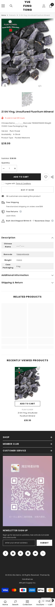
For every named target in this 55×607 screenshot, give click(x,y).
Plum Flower (15, 131)
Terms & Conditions (23, 184)
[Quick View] (38, 374)
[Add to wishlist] (45, 176)
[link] (14, 342)
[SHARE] (51, 177)
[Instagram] (13, 553)
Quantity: (5, 163)
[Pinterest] (20, 553)
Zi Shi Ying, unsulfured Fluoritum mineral (27, 414)
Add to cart (21, 176)
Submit (44, 542)
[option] (27, 54)
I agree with (10, 183)
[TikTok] (28, 553)
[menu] (3, 6)
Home (3, 15)
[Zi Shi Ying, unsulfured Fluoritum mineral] (27, 384)
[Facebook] (5, 553)
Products (12, 15)
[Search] (11, 6)
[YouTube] (35, 553)
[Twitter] (43, 553)
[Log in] (43, 5)
